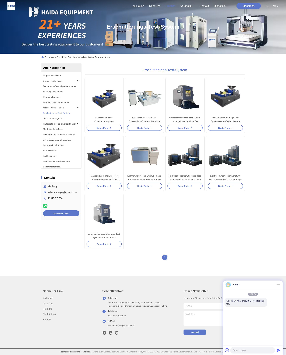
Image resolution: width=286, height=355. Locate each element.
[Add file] (227, 350)
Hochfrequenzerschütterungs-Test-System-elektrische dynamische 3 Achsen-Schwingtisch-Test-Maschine (185, 179)
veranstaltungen (187, 5)
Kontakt (47, 319)
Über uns (154, 5)
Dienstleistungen (221, 5)
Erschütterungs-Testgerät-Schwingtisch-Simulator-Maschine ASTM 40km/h (144, 121)
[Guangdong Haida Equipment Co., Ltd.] (11, 6)
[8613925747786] (117, 334)
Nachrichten (49, 314)
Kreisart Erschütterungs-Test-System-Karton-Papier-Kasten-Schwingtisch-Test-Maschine (225, 121)
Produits (60, 57)
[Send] (278, 350)
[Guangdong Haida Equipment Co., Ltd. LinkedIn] (110, 334)
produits (170, 5)
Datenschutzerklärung (69, 352)
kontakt (204, 5)
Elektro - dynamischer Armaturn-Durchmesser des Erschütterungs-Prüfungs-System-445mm (225, 179)
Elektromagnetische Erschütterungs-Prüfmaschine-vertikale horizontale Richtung (144, 179)
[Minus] (278, 284)
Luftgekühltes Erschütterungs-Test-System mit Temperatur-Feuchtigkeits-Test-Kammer (104, 237)
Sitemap (86, 352)
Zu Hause (138, 5)
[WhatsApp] (45, 206)
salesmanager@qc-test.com (62, 192)
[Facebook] (104, 334)
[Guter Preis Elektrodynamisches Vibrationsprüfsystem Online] (104, 97)
